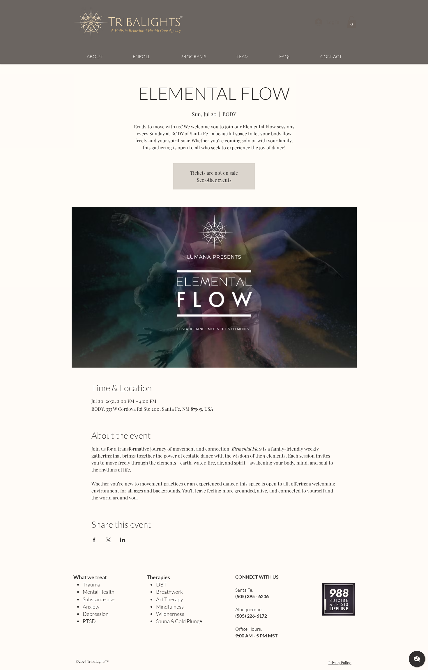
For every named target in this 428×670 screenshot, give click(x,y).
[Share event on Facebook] (94, 540)
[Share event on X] (108, 540)
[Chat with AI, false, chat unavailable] (417, 659)
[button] (352, 22)
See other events (214, 180)
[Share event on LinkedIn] (122, 540)
